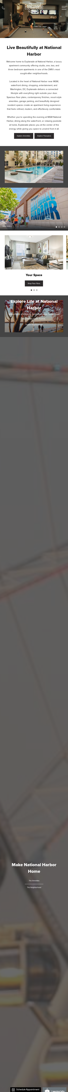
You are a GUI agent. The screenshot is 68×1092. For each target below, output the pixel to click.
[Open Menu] (64, 7)
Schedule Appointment (27, 1089)
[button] (31, 290)
